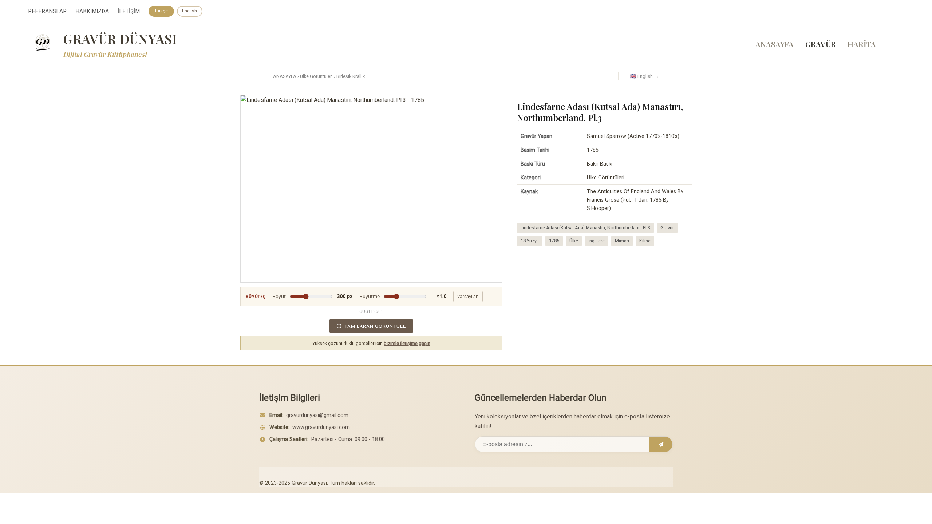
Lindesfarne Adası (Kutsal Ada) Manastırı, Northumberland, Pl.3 (585, 227)
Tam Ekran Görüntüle (375, 326)
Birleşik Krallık (350, 76)
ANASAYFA (774, 44)
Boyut (312, 296)
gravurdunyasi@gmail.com (317, 415)
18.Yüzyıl (530, 240)
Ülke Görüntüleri (316, 76)
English (189, 10)
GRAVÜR (820, 44)
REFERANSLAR (47, 11)
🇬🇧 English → (644, 76)
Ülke (573, 240)
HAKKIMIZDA (92, 11)
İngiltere (596, 240)
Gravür (667, 227)
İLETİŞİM (129, 11)
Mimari (622, 240)
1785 (554, 240)
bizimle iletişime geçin (407, 343)
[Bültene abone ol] (660, 444)
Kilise (645, 240)
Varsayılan (468, 296)
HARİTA (862, 44)
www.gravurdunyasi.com (321, 427)
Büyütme (403, 296)
